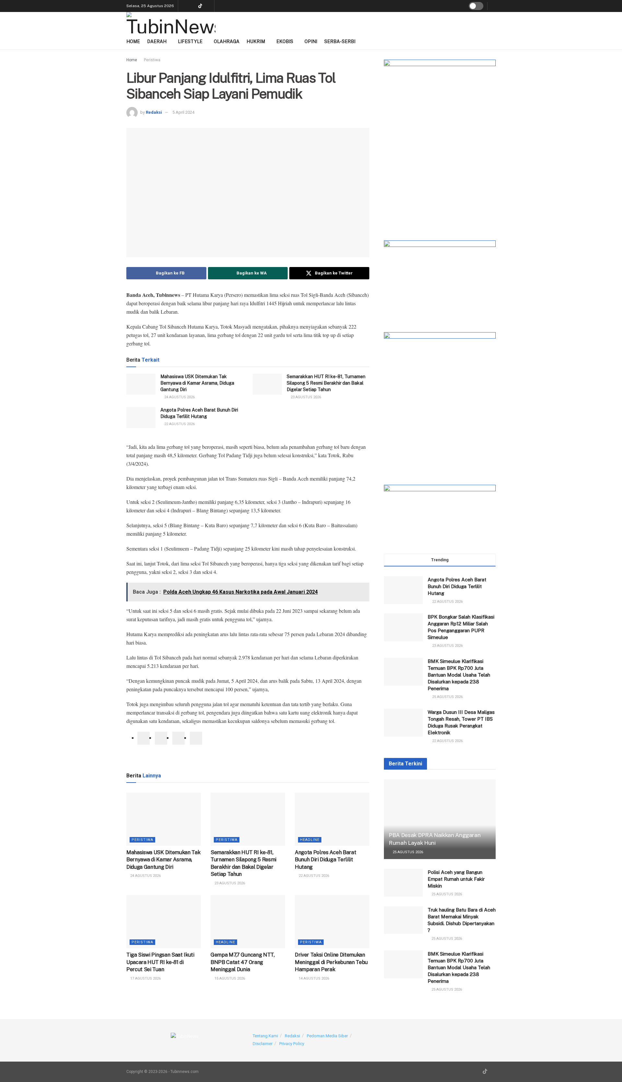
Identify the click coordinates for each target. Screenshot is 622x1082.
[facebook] (143, 738)
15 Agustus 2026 (229, 978)
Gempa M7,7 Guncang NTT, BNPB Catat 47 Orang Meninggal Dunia (243, 962)
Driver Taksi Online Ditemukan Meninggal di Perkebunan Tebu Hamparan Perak (331, 962)
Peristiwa (152, 60)
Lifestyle (190, 41)
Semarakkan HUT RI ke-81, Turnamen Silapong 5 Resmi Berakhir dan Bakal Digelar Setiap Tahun (326, 383)
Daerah (157, 41)
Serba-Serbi (339, 41)
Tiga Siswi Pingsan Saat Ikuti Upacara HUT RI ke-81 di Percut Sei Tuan (160, 962)
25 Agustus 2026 (407, 852)
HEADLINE (309, 840)
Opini (311, 41)
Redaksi (154, 112)
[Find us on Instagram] (192, 6)
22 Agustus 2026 (179, 424)
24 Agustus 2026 (179, 397)
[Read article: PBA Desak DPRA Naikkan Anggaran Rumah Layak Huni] (440, 819)
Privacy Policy (291, 1043)
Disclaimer (262, 1043)
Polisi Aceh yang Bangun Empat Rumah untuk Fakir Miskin (456, 879)
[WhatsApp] (196, 738)
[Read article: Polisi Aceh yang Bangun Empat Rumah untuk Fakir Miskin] (403, 883)
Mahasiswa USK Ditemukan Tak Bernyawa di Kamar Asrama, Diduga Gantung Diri (197, 383)
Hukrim (256, 41)
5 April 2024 (183, 112)
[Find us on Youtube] (184, 6)
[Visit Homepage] (170, 22)
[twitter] (161, 738)
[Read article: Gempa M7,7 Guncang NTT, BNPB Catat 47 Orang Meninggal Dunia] (248, 921)
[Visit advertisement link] (440, 143)
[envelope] (178, 738)
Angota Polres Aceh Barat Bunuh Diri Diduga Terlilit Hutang (325, 859)
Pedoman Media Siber (327, 1035)
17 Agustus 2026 (145, 978)
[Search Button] (493, 6)
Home (133, 41)
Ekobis (284, 41)
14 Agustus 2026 (313, 978)
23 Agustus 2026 (305, 397)
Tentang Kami (265, 1035)
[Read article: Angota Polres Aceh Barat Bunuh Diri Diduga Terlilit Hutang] (141, 417)
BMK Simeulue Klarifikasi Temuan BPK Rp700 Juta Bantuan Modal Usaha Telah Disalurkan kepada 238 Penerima (459, 674)
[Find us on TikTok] (200, 6)
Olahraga (226, 41)
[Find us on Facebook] (208, 6)
